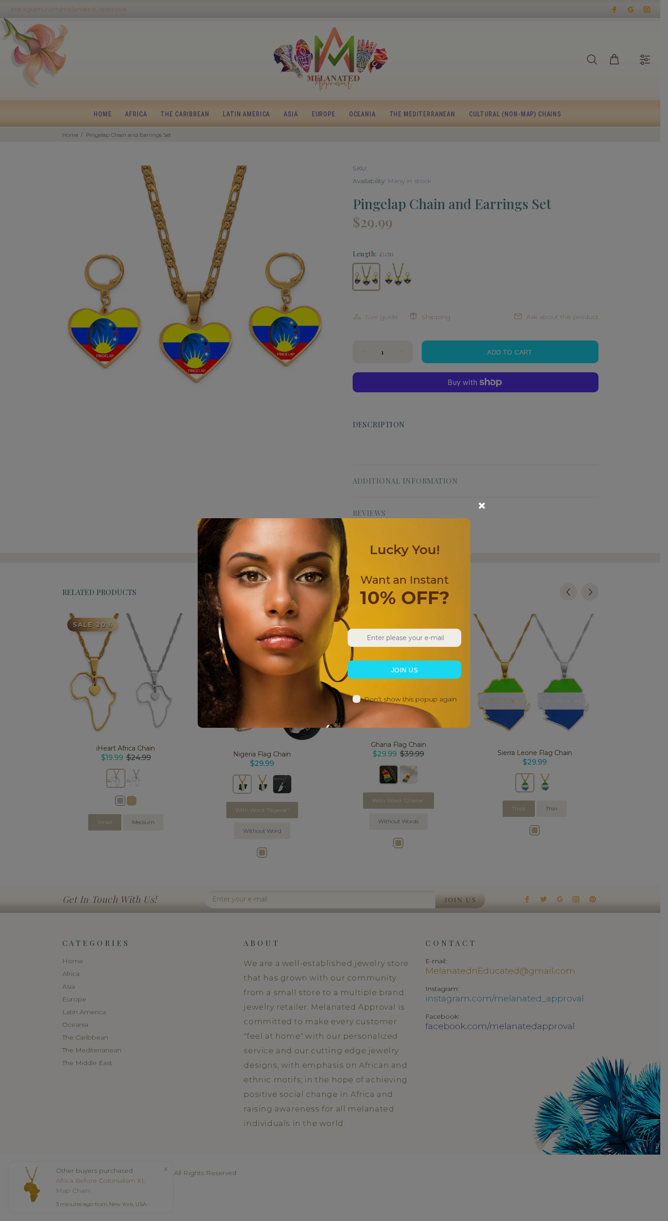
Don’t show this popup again (410, 699)
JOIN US (404, 670)
